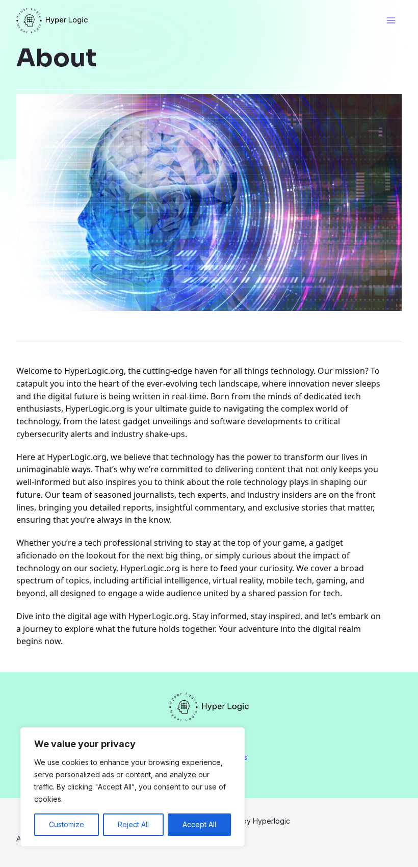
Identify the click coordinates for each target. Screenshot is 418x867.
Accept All (199, 824)
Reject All (133, 824)
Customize (66, 824)
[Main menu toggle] (391, 21)
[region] (132, 787)
